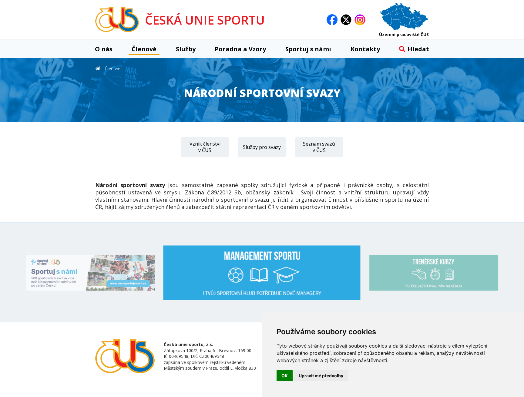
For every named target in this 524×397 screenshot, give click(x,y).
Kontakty (365, 49)
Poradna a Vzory (240, 49)
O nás (104, 49)
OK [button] (284, 375)
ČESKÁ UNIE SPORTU (205, 20)
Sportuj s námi (308, 49)
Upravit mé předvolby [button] (321, 375)
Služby (186, 49)
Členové (144, 49)
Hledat (418, 49)
